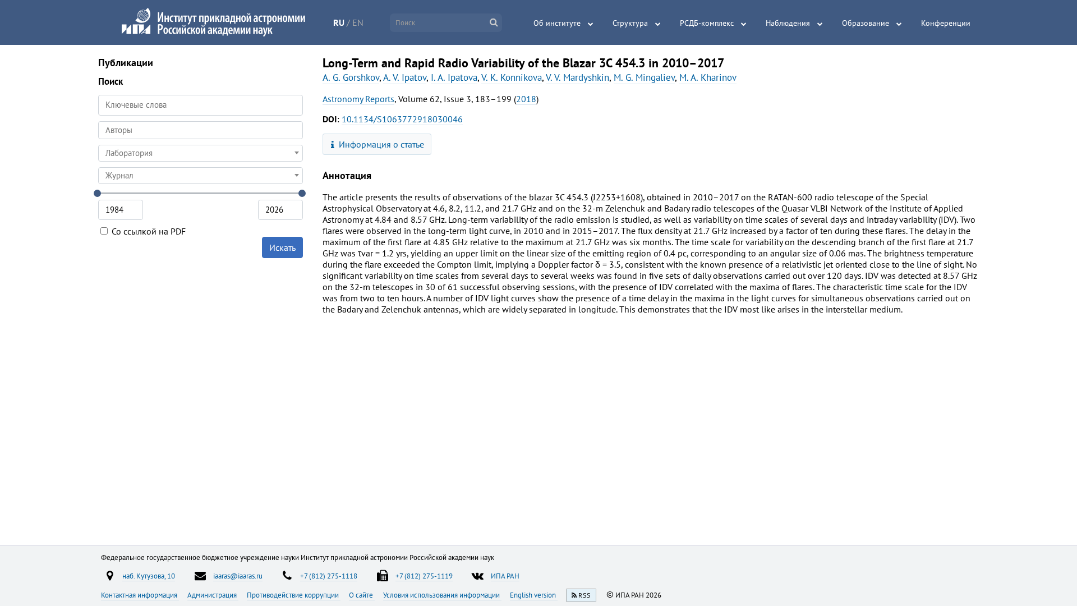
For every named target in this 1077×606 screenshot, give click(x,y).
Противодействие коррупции (293, 595)
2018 (526, 98)
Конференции (945, 23)
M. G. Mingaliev (644, 77)
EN (357, 22)
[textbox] (200, 153)
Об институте (557, 23)
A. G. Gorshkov (351, 77)
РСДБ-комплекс (707, 23)
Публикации (125, 62)
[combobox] (200, 130)
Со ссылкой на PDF (147, 231)
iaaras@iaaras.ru (238, 576)
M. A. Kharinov (708, 77)
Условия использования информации (442, 595)
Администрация (212, 595)
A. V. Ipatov (404, 77)
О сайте (362, 595)
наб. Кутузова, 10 (148, 576)
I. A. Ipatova (454, 77)
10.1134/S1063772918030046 (402, 119)
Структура (630, 23)
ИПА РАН (505, 576)
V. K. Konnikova (511, 77)
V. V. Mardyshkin (577, 77)
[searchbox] (200, 130)
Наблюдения (788, 23)
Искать (282, 247)
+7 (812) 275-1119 (424, 576)
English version (534, 595)
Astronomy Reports (358, 98)
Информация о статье (380, 144)
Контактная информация (140, 595)
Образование (865, 23)
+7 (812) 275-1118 (328, 576)
